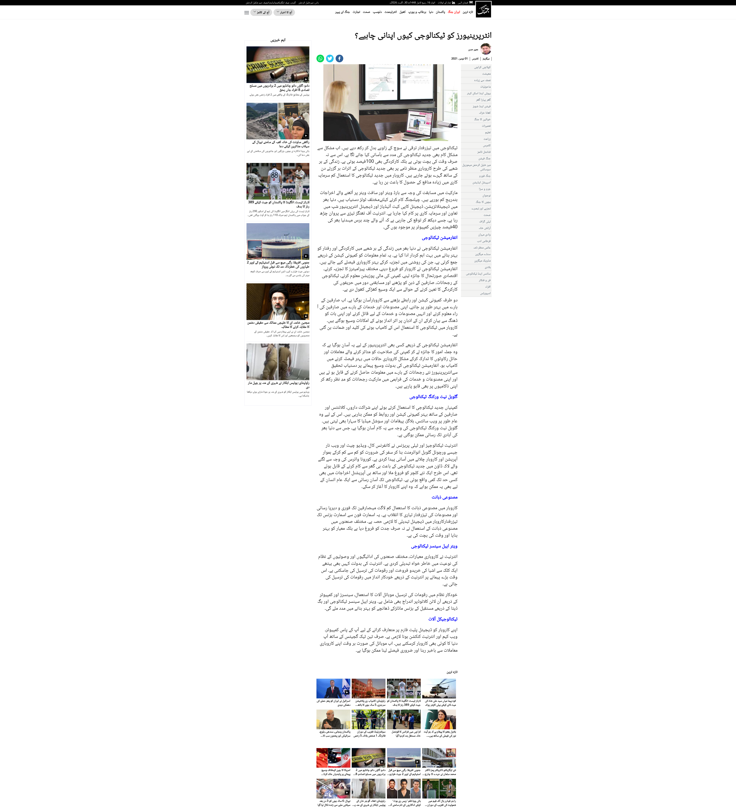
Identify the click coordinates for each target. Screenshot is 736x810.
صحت (366, 12)
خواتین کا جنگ (482, 119)
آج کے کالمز (262, 12)
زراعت (487, 139)
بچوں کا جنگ (483, 202)
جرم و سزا (485, 189)
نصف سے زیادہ (482, 80)
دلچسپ (377, 12)
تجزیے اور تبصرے (481, 208)
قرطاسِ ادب (484, 241)
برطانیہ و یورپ (417, 12)
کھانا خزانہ (485, 113)
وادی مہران (484, 234)
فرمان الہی (463, 3)
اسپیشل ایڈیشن (481, 182)
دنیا (431, 12)
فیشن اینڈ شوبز (482, 106)
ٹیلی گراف (485, 221)
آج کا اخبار (285, 12)
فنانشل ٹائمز (484, 152)
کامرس (475, 59)
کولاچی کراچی (482, 67)
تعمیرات (486, 126)
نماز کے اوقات (444, 3)
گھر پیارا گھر (483, 100)
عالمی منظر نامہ (482, 247)
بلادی (488, 267)
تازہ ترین (468, 12)
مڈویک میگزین (482, 260)
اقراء (488, 286)
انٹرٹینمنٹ (390, 12)
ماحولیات (485, 87)
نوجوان (486, 195)
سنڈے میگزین (483, 254)
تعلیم (488, 132)
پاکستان (440, 12)
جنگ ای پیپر (342, 12)
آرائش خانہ (485, 228)
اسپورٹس (485, 293)
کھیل (402, 12)
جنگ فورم (485, 176)
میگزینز (486, 59)
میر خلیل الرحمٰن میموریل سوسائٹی (476, 167)
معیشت (486, 73)
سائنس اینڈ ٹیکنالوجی (478, 273)
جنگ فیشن (484, 158)
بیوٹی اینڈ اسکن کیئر (479, 93)
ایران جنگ (454, 12)
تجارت (356, 12)
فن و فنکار (485, 280)
